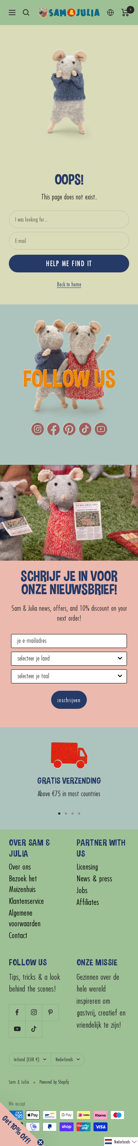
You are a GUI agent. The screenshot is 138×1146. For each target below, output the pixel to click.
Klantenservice (26, 901)
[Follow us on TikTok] (33, 1029)
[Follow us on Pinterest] (50, 1012)
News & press (94, 878)
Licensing (87, 866)
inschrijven (69, 700)
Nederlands (64, 1059)
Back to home (69, 284)
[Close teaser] (40, 1142)
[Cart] (125, 12)
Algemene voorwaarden (24, 918)
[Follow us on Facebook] (17, 1012)
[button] (121, 1141)
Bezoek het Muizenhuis (23, 884)
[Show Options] (120, 658)
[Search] (26, 12)
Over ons (20, 866)
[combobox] (66, 658)
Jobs (82, 890)
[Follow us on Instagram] (33, 1012)
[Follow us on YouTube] (17, 1029)
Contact (18, 935)
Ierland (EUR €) (26, 1059)
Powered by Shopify (54, 1082)
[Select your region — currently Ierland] (110, 12)
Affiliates (88, 902)
